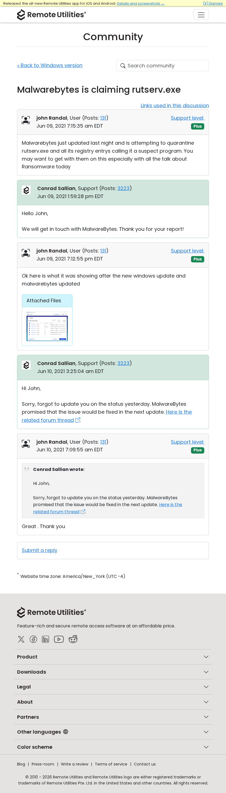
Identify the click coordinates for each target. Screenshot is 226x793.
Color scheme (34, 746)
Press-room (43, 764)
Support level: (187, 117)
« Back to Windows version (49, 65)
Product (27, 656)
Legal (24, 686)
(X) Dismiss (213, 3)
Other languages (39, 731)
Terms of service (111, 764)
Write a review (74, 764)
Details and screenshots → (141, 3)
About (25, 701)
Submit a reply (39, 550)
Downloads (31, 671)
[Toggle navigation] (201, 14)
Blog (21, 764)
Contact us (145, 764)
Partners (28, 717)
